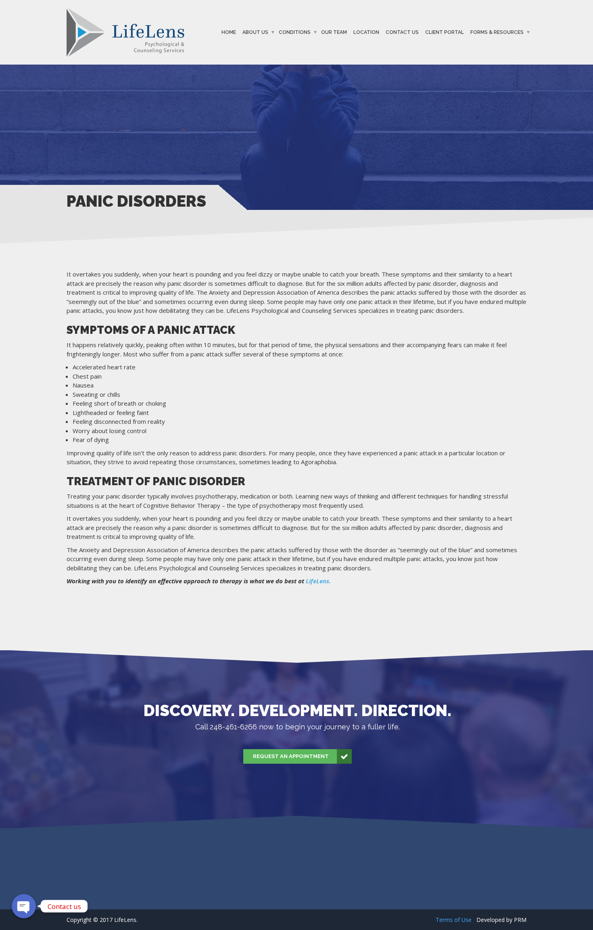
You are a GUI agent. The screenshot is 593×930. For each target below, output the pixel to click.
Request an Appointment (291, 756)
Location (366, 32)
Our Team (334, 32)
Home (228, 32)
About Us (255, 32)
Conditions (295, 32)
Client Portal (444, 32)
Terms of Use (454, 920)
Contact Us (402, 32)
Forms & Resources (497, 32)
